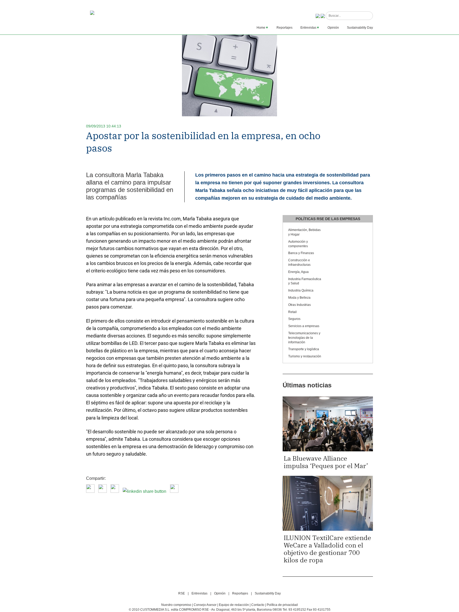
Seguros (294, 319)
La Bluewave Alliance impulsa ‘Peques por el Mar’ (326, 462)
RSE (181, 593)
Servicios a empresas (303, 326)
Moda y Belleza (299, 297)
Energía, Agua (298, 272)
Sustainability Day (360, 27)
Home (261, 27)
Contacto (257, 605)
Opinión (333, 27)
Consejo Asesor (205, 605)
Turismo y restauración (304, 356)
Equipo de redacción (234, 605)
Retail (292, 312)
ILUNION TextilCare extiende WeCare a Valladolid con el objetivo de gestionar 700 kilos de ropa (327, 548)
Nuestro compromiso (176, 605)
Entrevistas (308, 27)
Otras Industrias (299, 305)
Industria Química (300, 290)
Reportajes (284, 27)
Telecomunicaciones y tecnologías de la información (304, 337)
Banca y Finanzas (301, 253)
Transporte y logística (303, 349)
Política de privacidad (282, 605)
